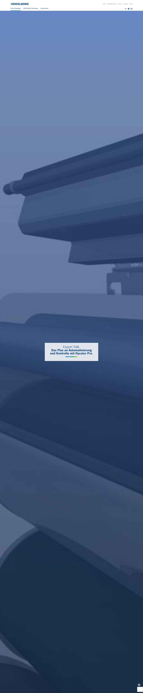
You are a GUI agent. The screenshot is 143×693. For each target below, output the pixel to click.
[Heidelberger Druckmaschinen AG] (19, 4)
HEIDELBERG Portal (112, 4)
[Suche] (126, 9)
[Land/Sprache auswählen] (129, 9)
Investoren (125, 4)
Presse (131, 4)
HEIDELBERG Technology (30, 8)
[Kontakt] (132, 9)
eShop (104, 4)
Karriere (120, 4)
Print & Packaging (15, 8)
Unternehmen (44, 8)
